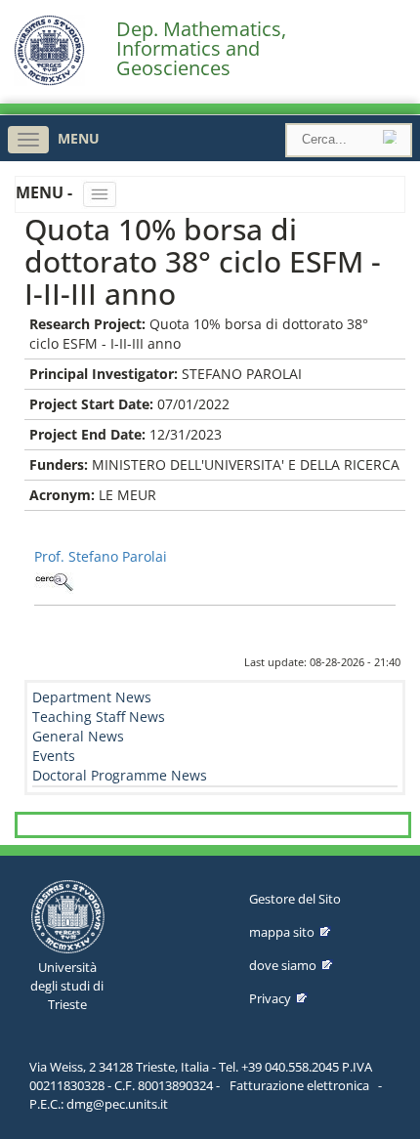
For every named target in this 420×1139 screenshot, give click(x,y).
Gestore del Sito (295, 898)
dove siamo (282, 965)
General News (78, 736)
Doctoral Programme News (119, 775)
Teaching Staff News (98, 716)
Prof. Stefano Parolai (100, 556)
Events (53, 755)
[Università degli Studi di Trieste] (49, 80)
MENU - (46, 192)
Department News (91, 697)
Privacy (270, 998)
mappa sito (282, 932)
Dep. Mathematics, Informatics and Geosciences (201, 49)
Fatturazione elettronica (299, 1085)
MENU (79, 138)
